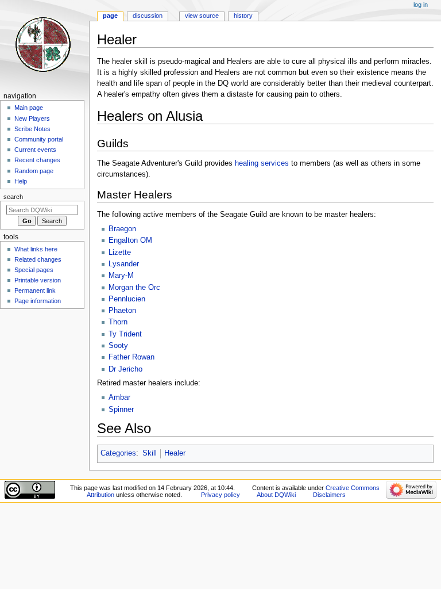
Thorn (118, 322)
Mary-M (121, 275)
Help (20, 181)
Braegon (122, 229)
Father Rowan (131, 357)
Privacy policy (220, 494)
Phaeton (122, 311)
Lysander (124, 264)
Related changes (37, 259)
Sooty (118, 346)
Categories (118, 453)
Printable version (37, 280)
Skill (149, 453)
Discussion (148, 15)
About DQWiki (276, 494)
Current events (35, 149)
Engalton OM (130, 240)
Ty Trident (125, 334)
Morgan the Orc (134, 288)
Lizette (120, 252)
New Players (32, 118)
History (243, 15)
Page (110, 15)
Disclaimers (329, 494)
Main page (28, 107)
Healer (174, 453)
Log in (420, 4)
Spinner (121, 410)
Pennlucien (127, 299)
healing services (262, 163)
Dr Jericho (125, 369)
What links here (35, 249)
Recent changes (37, 159)
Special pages (33, 269)
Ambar (119, 397)
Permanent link (35, 290)
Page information (37, 300)
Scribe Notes (32, 128)
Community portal (38, 139)
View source (202, 15)
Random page (33, 170)
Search (13, 196)
